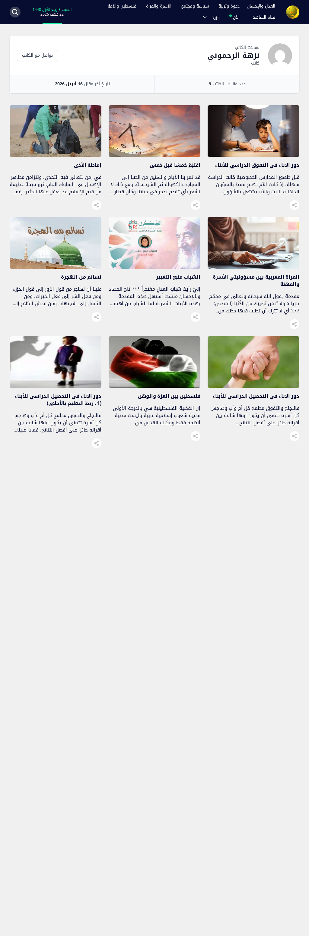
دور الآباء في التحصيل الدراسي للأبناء (256, 396)
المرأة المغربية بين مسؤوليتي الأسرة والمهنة (256, 280)
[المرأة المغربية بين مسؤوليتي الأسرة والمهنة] (253, 267)
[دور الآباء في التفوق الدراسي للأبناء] (253, 155)
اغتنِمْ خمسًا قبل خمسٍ (175, 165)
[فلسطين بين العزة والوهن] (154, 386)
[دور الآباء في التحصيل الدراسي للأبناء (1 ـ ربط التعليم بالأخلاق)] (55, 386)
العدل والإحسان (261, 6)
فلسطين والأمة (122, 6)
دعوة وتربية (229, 6)
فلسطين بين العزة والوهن (169, 396)
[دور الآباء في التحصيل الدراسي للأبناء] (253, 386)
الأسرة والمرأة (158, 6)
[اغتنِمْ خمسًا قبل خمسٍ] (154, 155)
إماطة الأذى (87, 165)
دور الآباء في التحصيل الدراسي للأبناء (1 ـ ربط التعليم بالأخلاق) (58, 399)
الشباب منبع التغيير (178, 277)
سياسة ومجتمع (195, 6)
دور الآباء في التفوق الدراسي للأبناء (257, 165)
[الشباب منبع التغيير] (154, 267)
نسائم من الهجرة (81, 277)
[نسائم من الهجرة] (55, 267)
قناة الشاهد (264, 17)
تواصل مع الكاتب (37, 55)
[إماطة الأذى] (55, 155)
